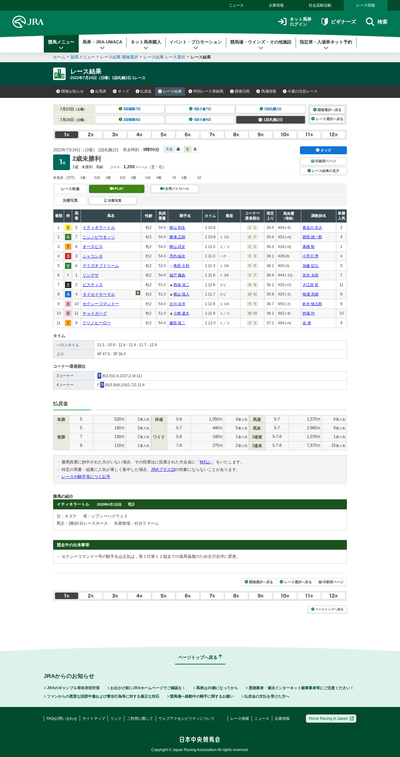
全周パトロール (177, 188)
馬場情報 (268, 91)
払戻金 (146, 91)
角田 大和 (181, 266)
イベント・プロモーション (195, 41)
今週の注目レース (303, 91)
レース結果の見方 (325, 171)
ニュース (236, 5)
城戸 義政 (177, 275)
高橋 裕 (308, 247)
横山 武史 (177, 247)
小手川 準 (310, 256)
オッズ (123, 91)
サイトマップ (93, 718)
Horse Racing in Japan (328, 718)
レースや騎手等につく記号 (86, 476)
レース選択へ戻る (329, 119)
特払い (206, 462)
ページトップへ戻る (329, 609)
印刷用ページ (325, 161)
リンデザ (90, 275)
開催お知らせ (72, 91)
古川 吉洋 (177, 304)
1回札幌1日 (273, 109)
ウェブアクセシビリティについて (186, 718)
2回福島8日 (132, 119)
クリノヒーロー (96, 322)
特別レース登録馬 (208, 91)
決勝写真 (115, 200)
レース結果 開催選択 (119, 57)
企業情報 (276, 5)
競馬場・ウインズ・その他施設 (261, 41)
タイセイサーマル (98, 294)
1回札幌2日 (273, 120)
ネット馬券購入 (146, 41)
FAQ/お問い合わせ (62, 718)
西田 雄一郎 (312, 237)
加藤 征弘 (310, 266)
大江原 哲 (310, 285)
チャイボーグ (94, 313)
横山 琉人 (181, 294)
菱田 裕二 (177, 323)
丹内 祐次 (177, 256)
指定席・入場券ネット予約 (326, 41)
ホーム (59, 57)
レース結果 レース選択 (164, 57)
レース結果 (172, 91)
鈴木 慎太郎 (312, 304)
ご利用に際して (140, 718)
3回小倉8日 (202, 119)
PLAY (119, 188)
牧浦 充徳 (310, 294)
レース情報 (365, 5)
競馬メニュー (61, 41)
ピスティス (92, 284)
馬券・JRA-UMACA (102, 41)
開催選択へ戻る (330, 110)
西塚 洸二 (181, 285)
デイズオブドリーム (100, 265)
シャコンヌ (92, 256)
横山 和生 (177, 227)
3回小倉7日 (202, 109)
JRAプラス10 (163, 469)
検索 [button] (383, 21)
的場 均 (308, 313)
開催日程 (242, 91)
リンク (116, 718)
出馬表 (100, 91)
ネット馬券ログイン (301, 22)
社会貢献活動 (320, 5)
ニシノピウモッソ (98, 237)
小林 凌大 (181, 313)
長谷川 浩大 (312, 227)
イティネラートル (98, 227)
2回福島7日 (132, 109)
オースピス (92, 246)
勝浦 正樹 (177, 237)
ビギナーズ (343, 21)
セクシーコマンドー (100, 303)
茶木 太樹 (310, 275)
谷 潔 (306, 323)
